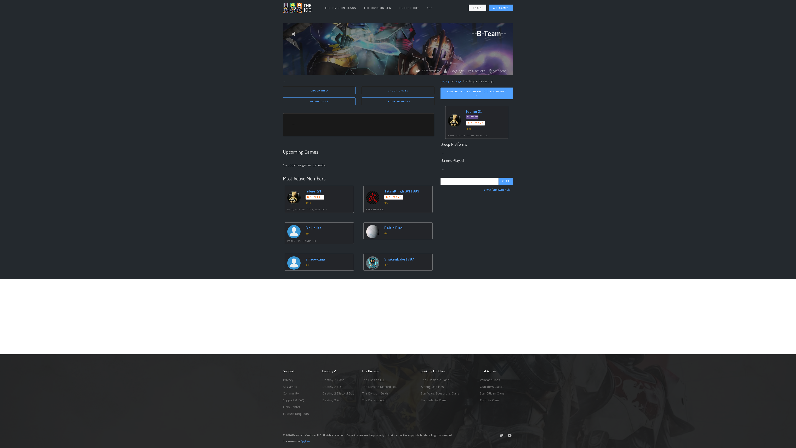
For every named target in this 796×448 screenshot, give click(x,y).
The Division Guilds (375, 393)
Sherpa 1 (316, 197)
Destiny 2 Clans (333, 380)
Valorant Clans (490, 380)
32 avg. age (455, 71)
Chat (506, 181)
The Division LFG (377, 8)
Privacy (288, 380)
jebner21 (314, 191)
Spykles (305, 441)
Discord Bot (409, 8)
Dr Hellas (314, 228)
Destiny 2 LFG (332, 387)
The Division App (374, 400)
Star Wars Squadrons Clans (440, 393)
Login (477, 8)
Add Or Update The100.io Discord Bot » (476, 93)
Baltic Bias (393, 228)
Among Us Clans (432, 387)
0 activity (478, 71)
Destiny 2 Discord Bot (338, 393)
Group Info (319, 90)
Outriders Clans (491, 387)
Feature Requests (296, 413)
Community (291, 393)
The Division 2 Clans (435, 380)
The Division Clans (340, 8)
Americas (499, 71)
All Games (501, 8)
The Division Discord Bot (379, 387)
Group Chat (319, 101)
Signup (445, 81)
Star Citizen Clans (492, 393)
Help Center (291, 407)
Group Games (398, 90)
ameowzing (315, 259)
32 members (430, 71)
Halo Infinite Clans (434, 400)
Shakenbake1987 (399, 259)
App (429, 8)
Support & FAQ (293, 400)
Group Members (398, 101)
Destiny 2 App (332, 400)
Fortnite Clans (490, 400)
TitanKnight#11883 (401, 191)
